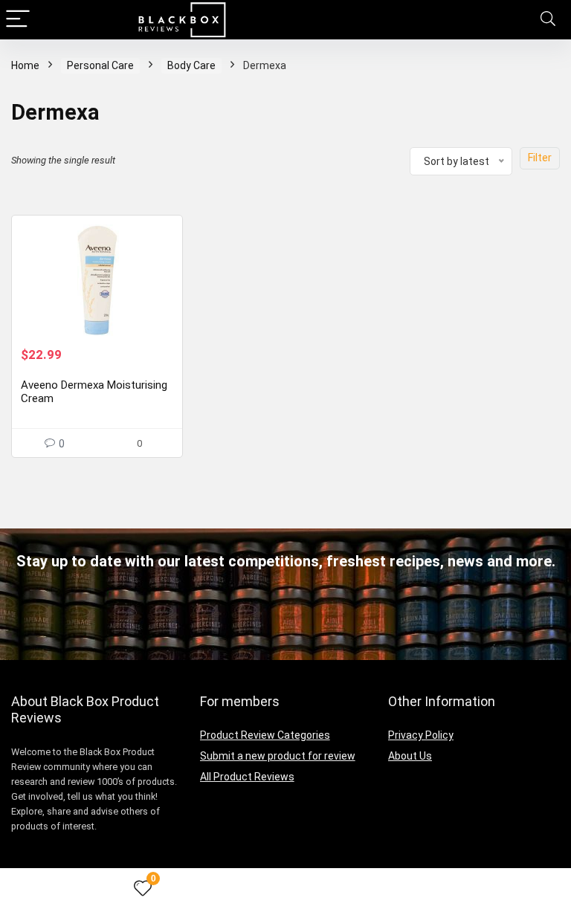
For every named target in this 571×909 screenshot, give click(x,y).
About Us (410, 756)
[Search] (548, 19)
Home (25, 65)
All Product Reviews (247, 777)
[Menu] (18, 19)
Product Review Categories (265, 735)
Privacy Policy (421, 735)
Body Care (191, 65)
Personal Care (100, 65)
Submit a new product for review (277, 756)
